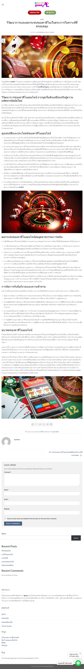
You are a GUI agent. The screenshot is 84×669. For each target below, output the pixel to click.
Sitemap (4, 645)
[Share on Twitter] (40, 424)
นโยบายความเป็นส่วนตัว (10, 637)
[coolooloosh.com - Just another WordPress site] (42, 4)
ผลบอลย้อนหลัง (7, 622)
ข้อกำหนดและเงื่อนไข (9, 640)
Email (6, 499)
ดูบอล (4, 614)
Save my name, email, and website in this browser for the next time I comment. (32, 518)
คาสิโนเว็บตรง (44, 87)
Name (6, 490)
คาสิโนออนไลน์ (7, 554)
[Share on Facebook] (36, 424)
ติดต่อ (4, 643)
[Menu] (3, 4)
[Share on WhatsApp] (32, 424)
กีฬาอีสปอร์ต (6, 551)
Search (4, 534)
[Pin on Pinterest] (47, 424)
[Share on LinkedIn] (51, 424)
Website (6, 509)
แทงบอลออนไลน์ (8, 562)
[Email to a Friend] (44, 424)
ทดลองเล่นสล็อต (7, 565)
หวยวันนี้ (5, 558)
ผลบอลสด (5, 618)
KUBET (13, 82)
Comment (7, 472)
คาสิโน (42, 19)
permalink (56, 432)
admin (52, 32)
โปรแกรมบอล (7, 626)
